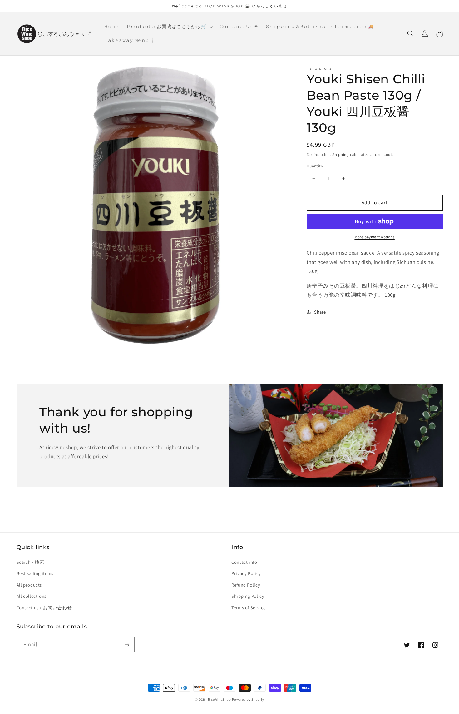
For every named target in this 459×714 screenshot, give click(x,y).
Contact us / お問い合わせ (44, 608)
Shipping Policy (247, 596)
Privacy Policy (246, 573)
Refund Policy (245, 585)
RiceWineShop (219, 699)
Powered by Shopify (248, 699)
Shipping (340, 154)
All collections (32, 596)
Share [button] (320, 312)
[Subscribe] (127, 644)
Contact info (244, 562)
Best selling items (35, 573)
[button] (169, 27)
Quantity (315, 166)
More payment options (374, 237)
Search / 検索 (31, 562)
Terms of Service (248, 608)
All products (29, 585)
